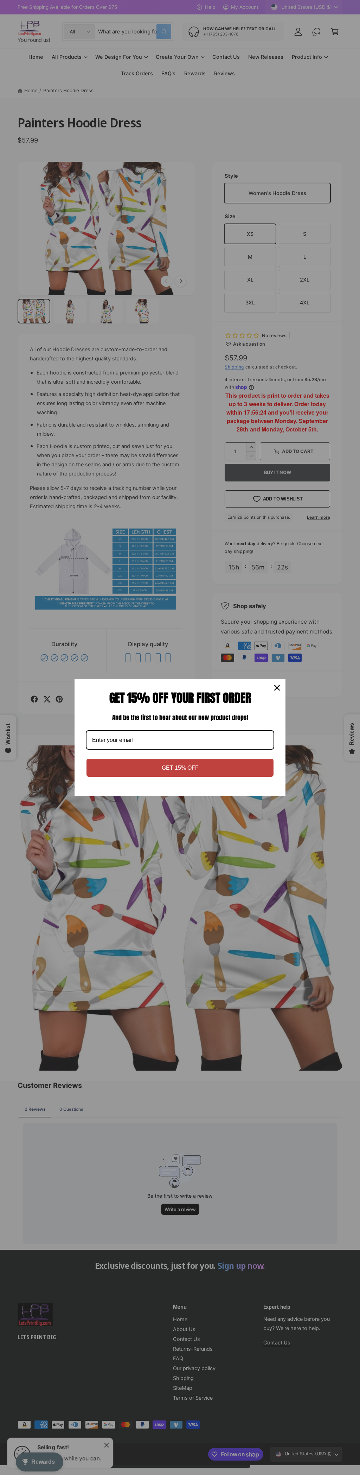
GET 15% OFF (180, 768)
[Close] (277, 687)
